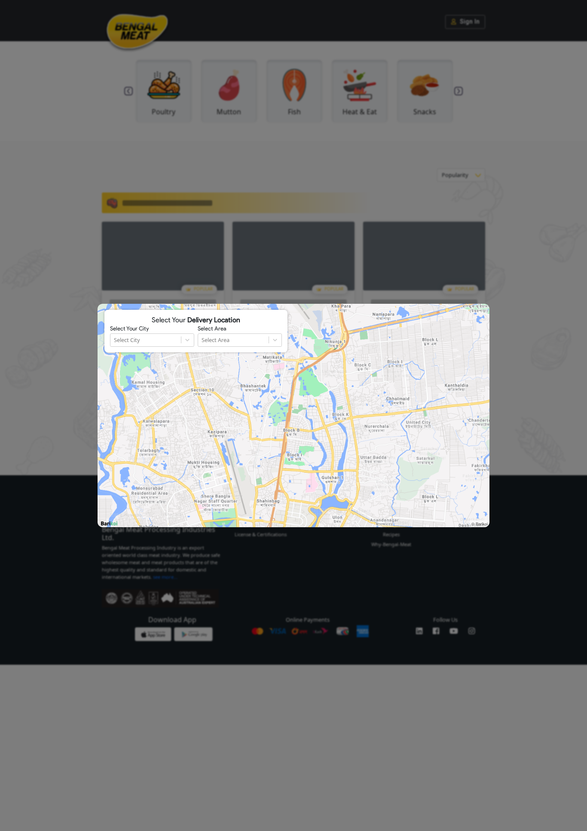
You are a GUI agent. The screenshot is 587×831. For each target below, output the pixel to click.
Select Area (212, 329)
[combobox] (114, 340)
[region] (293, 415)
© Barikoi (479, 524)
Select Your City (129, 329)
